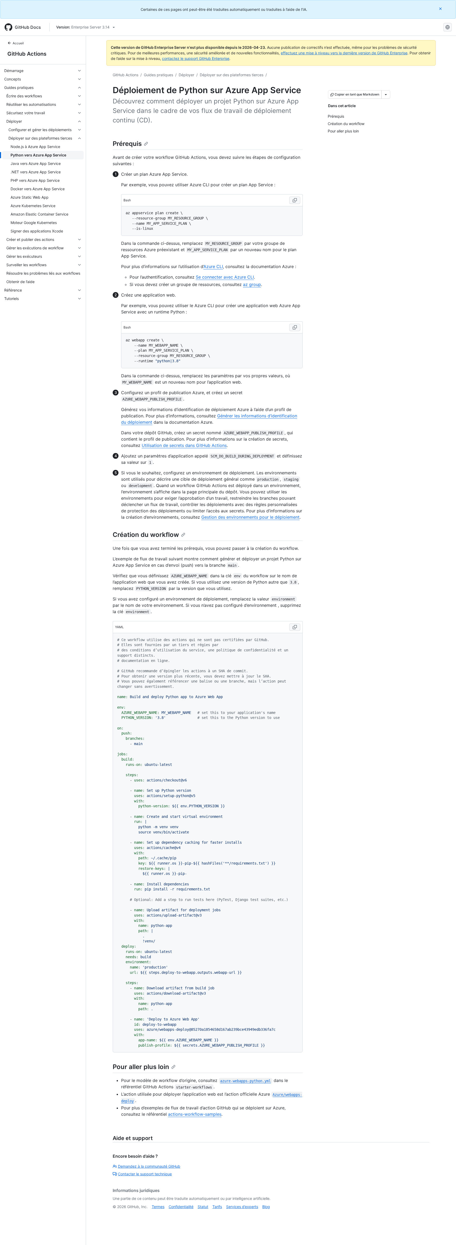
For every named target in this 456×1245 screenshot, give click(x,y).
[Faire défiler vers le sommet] (444, 1233)
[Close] (441, 9)
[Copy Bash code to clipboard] (294, 200)
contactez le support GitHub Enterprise (195, 58)
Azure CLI (213, 266)
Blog (266, 1206)
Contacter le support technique (145, 1174)
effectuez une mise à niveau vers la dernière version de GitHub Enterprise (344, 53)
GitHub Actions (26, 54)
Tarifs (217, 1206)
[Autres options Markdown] (385, 94)
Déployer (186, 75)
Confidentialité (181, 1206)
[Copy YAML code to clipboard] (294, 627)
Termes (158, 1206)
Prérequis (127, 143)
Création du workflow (146, 534)
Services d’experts (242, 1206)
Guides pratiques (158, 75)
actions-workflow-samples (194, 1114)
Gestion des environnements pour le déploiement (250, 517)
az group (252, 284)
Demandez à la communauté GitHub (149, 1166)
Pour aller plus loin (141, 1067)
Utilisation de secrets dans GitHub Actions (184, 445)
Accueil (18, 43)
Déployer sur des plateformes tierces (231, 75)
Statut (203, 1206)
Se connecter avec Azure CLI (225, 277)
